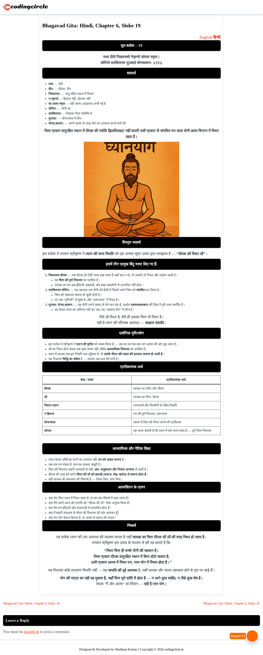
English (206, 37)
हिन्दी (217, 37)
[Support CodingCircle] (252, 636)
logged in (31, 632)
